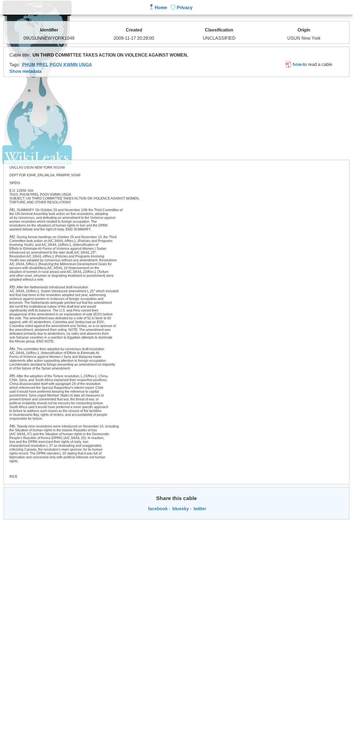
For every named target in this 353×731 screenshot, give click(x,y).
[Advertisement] (176, 118)
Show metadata (25, 71)
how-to (299, 64)
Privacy (184, 7)
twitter (199, 508)
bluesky (180, 508)
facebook (157, 508)
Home (161, 7)
